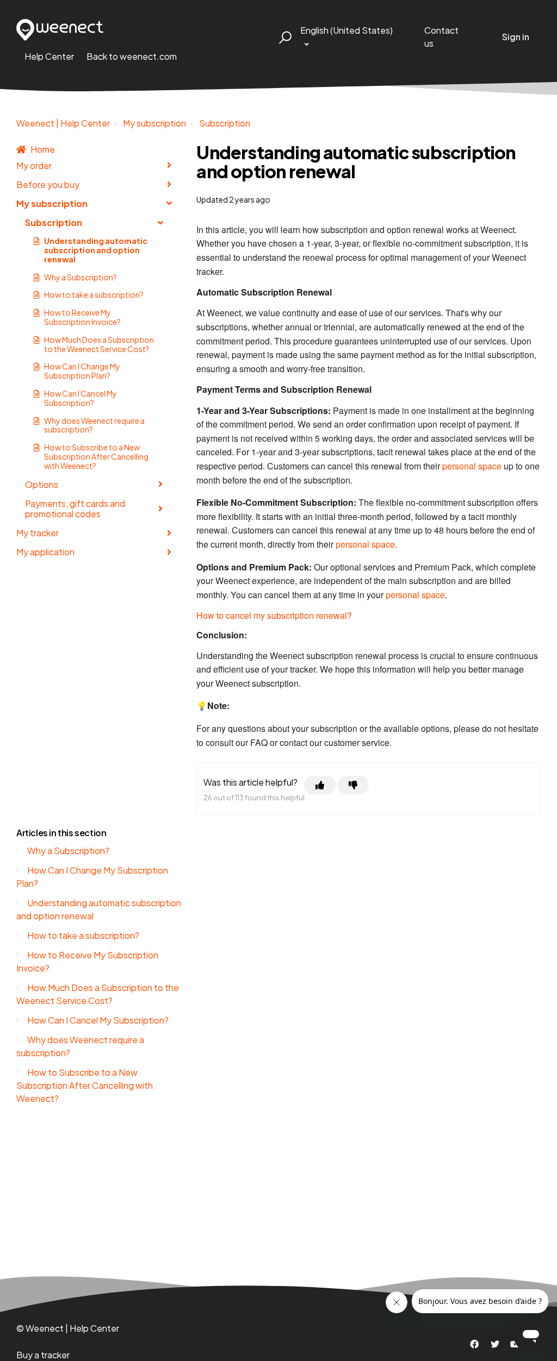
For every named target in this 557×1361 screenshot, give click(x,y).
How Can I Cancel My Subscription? (80, 397)
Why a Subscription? (80, 277)
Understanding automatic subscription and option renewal (95, 250)
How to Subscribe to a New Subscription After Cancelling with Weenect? (96, 456)
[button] (284, 37)
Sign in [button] (515, 36)
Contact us (441, 36)
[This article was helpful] (320, 785)
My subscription (154, 123)
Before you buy (47, 184)
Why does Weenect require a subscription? (94, 425)
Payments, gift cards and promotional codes (75, 508)
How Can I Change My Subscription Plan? (82, 370)
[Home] (60, 30)
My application (45, 551)
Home (42, 149)
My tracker (37, 532)
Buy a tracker (43, 1354)
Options (41, 484)
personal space (472, 466)
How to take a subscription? (94, 294)
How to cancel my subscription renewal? (274, 615)
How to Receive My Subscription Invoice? (82, 317)
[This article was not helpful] (353, 785)
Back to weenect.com (131, 56)
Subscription (224, 123)
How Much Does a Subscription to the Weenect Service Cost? (99, 344)
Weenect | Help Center (63, 123)
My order (34, 165)
